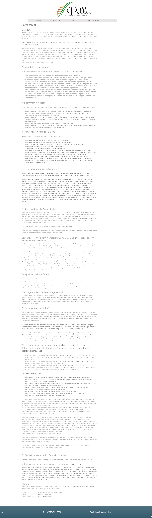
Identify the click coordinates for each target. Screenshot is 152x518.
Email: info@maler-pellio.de (101, 512)
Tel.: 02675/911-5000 (52, 512)
